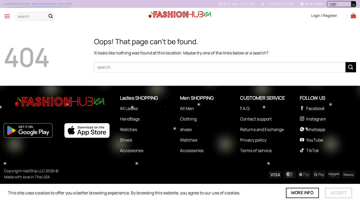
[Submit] (50, 16)
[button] (7, 16)
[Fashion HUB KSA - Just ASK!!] (180, 15)
